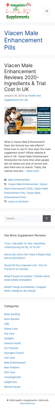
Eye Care (9, 333)
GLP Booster (11, 348)
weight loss (10, 382)
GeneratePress (27, 403)
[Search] (47, 218)
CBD (6, 323)
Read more (33, 170)
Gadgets (9, 338)
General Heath (12, 343)
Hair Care (9, 357)
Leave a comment (18, 201)
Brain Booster (11, 319)
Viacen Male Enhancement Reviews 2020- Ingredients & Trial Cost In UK (25, 77)
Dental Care (11, 328)
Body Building (12, 314)
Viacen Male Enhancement (23, 184)
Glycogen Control (14, 353)
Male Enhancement (19, 179)
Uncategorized (12, 377)
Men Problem (11, 367)
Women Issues (12, 386)
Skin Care (9, 372)
